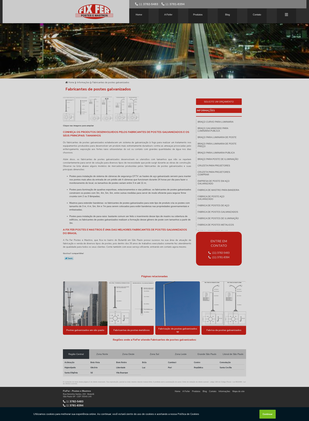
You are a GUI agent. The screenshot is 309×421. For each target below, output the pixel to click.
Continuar (267, 414)
